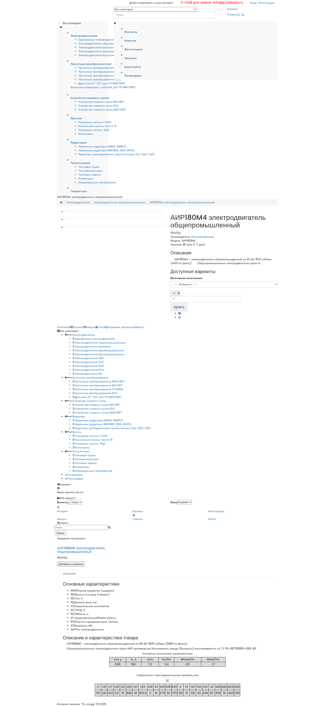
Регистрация (266, 3)
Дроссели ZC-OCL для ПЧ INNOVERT (102, 83)
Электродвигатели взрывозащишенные (103, 51)
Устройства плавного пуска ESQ (98, 106)
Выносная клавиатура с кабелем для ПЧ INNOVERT (103, 87)
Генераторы (75, 475)
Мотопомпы (85, 134)
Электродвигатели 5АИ (89, 366)
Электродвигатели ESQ (89, 370)
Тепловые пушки (88, 167)
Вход (253, 3)
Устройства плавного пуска (89, 401)
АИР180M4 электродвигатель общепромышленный (182, 202)
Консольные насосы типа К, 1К (97, 126)
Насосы (76, 432)
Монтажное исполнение (186, 278)
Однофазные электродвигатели (98, 40)
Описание (69, 573)
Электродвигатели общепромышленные (104, 43)
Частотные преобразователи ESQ (99, 79)
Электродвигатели (78, 202)
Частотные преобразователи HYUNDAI (102, 75)
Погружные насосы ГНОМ (94, 122)
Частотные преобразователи (90, 378)
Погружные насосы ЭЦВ (93, 130)
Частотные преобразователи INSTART (102, 68)
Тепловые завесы (89, 175)
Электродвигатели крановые (96, 47)
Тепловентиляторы (90, 171)
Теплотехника (80, 451)
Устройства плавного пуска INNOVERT (102, 109)
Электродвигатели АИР (89, 358)
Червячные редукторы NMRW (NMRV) (102, 146)
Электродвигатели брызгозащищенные (103, 55)
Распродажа (75, 479)
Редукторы (78, 416)
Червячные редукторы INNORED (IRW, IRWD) (106, 150)
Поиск (60, 533)
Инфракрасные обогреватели (97, 182)
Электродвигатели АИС (89, 362)
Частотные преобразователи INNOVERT (103, 72)
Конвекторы (85, 178)
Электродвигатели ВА (88, 374)
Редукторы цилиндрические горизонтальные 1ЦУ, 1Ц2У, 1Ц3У (116, 154)
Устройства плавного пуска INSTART (101, 102)
